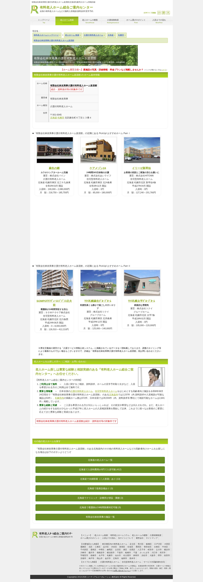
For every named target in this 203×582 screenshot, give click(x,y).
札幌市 (110, 555)
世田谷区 (148, 547)
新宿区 (122, 547)
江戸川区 (158, 544)
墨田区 (138, 547)
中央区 (165, 547)
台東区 (157, 547)
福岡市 (124, 558)
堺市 (160, 555)
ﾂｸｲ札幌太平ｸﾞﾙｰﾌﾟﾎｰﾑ (141, 300)
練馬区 (110, 549)
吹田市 (167, 555)
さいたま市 (144, 552)
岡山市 (100, 558)
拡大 (168, 13)
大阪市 (152, 555)
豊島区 (93, 549)
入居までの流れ (109, 538)
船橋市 (128, 552)
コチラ (163, 70)
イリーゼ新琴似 (141, 168)
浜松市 (144, 555)
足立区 (132, 544)
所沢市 (163, 552)
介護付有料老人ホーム (81, 391)
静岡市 (136, 555)
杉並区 (130, 547)
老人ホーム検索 (101, 535)
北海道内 (113, 394)
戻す (163, 13)
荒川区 (141, 544)
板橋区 (149, 544)
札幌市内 (59, 398)
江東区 (98, 547)
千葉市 (120, 552)
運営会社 (140, 538)
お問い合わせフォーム (122, 570)
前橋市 (93, 555)
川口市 (154, 552)
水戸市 (101, 555)
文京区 (118, 549)
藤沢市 (91, 552)
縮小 (159, 13)
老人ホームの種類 (139, 535)
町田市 (151, 549)
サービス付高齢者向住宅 (154, 562)
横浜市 (167, 549)
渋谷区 (114, 547)
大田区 (167, 544)
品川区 (106, 547)
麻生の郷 (54, 168)
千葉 (135, 552)
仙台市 (118, 555)
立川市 (159, 549)
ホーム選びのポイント (90, 538)
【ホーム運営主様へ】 (102, 69)
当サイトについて (125, 538)
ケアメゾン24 (98, 168)
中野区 (101, 549)
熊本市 (132, 558)
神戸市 (91, 558)
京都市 (83, 558)
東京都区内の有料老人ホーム (114, 544)
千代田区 (84, 549)
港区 (125, 549)
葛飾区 (83, 547)
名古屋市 (127, 555)
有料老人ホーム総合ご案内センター (66, 8)
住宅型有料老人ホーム (106, 391)
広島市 (116, 558)
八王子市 (141, 549)
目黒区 (132, 549)
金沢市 (108, 558)
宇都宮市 (84, 555)
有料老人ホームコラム (120, 535)
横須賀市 (111, 552)
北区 (90, 547)
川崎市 (83, 552)
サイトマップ (152, 538)
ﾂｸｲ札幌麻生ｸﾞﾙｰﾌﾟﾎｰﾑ (97, 300)
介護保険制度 (155, 535)
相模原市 (100, 552)
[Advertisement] (123, 101)
